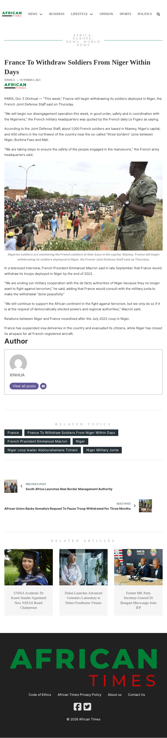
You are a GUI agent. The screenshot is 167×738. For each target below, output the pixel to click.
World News (89, 43)
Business (56, 14)
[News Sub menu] (41, 14)
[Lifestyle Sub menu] (91, 14)
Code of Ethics (40, 695)
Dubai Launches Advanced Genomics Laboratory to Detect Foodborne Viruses (83, 598)
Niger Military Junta (102, 450)
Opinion (106, 14)
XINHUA (9, 80)
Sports (125, 14)
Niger (80, 441)
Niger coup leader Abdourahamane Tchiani (43, 450)
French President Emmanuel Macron (37, 441)
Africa (82, 35)
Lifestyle (79, 14)
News (32, 14)
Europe (82, 38)
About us (115, 695)
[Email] (43, 386)
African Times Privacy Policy (79, 695)
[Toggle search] (158, 14)
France (13, 433)
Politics (145, 14)
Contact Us (136, 695)
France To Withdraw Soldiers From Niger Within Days (71, 433)
